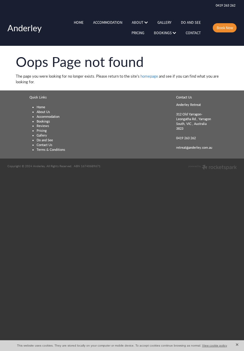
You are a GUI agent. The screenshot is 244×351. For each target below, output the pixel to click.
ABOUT (138, 22)
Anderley (24, 27)
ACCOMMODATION (107, 22)
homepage (149, 76)
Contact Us (44, 145)
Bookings (43, 121)
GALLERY (164, 22)
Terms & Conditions (51, 150)
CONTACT (193, 32)
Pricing (42, 131)
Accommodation (48, 117)
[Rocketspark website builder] (212, 167)
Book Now (225, 27)
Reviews (43, 126)
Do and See (45, 140)
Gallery (42, 135)
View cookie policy (214, 345)
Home (41, 107)
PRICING (138, 32)
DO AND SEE (191, 22)
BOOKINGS (163, 32)
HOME (79, 22)
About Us (43, 112)
